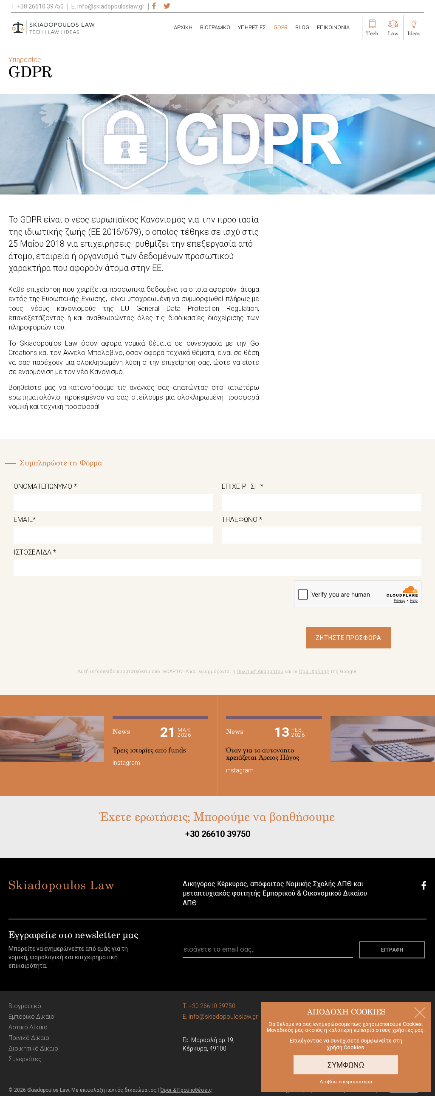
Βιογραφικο (215, 27)
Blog (302, 27)
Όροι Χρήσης (314, 671)
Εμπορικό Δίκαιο (31, 1016)
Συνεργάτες (25, 1059)
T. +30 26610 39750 (37, 6)
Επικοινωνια (333, 27)
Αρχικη (183, 27)
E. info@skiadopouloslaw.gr (107, 6)
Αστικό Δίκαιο (28, 1027)
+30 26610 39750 (217, 834)
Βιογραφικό (24, 1006)
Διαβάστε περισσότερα (345, 1082)
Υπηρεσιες (252, 27)
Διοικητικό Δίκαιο (33, 1048)
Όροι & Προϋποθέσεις (186, 1090)
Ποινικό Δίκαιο (28, 1037)
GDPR (281, 27)
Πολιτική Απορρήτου (260, 671)
